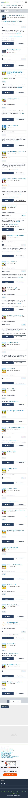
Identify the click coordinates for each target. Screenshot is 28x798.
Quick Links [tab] (4, 783)
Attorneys (18, 50)
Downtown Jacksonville (13, 169)
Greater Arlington (12, 36)
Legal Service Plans (11, 17)
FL (4, 5)
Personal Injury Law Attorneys (7, 750)
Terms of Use (12, 793)
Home (2, 5)
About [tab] (2, 780)
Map (7, 10)
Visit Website (21, 43)
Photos (23, 27)
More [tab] (2, 787)
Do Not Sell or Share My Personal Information (17, 791)
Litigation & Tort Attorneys (7, 752)
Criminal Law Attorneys (6, 753)
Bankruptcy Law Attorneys (7, 757)
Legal (17, 793)
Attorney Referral (14, 5)
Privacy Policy (4, 791)
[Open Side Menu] (26, 2)
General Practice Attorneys (7, 748)
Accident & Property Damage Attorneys (10, 756)
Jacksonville (8, 5)
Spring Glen (19, 36)
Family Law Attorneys (6, 751)
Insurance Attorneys (5, 754)
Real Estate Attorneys (6, 755)
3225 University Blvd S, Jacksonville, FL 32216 (12, 21)
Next (18, 701)
